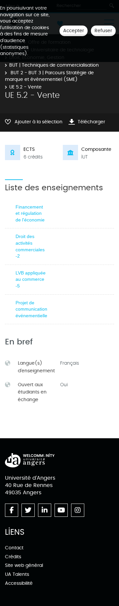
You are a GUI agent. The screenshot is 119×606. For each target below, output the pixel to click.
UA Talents (17, 574)
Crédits (13, 556)
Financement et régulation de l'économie (30, 213)
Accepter (73, 30)
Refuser (103, 30)
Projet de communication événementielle (31, 309)
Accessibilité (19, 583)
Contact (14, 547)
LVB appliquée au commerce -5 (31, 279)
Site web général (24, 565)
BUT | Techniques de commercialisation (54, 65)
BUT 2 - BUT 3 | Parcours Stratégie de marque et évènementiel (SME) (49, 76)
